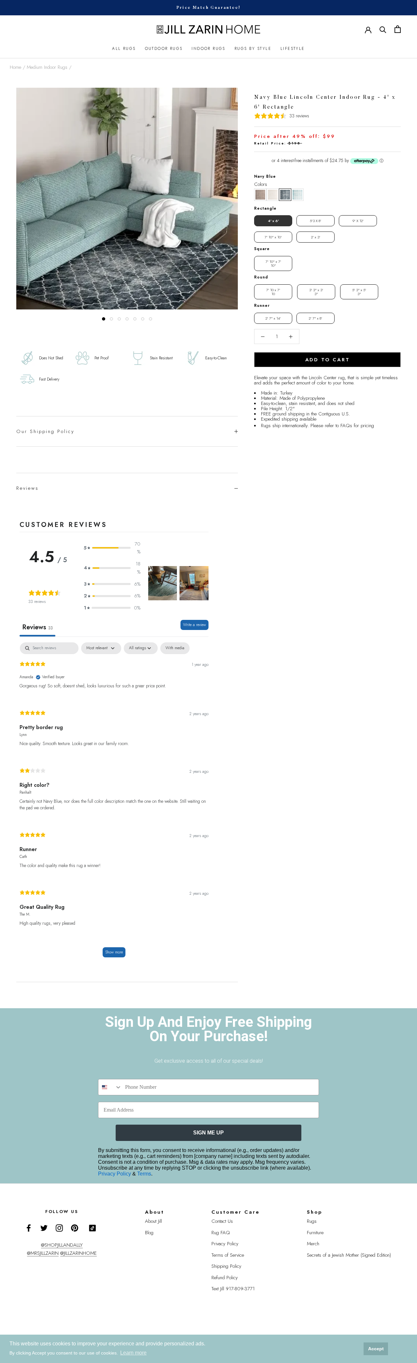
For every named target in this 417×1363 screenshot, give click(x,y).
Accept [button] (376, 1348)
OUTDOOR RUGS (164, 49)
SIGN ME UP (208, 1132)
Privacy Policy (115, 1173)
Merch (313, 1243)
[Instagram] (59, 1227)
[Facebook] (28, 1227)
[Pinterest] (74, 1227)
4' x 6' (273, 220)
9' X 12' (358, 220)
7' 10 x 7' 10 (273, 291)
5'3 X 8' (315, 220)
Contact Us (222, 1221)
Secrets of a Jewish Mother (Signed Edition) (349, 1255)
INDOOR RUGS (208, 49)
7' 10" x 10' (273, 237)
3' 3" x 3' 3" (316, 291)
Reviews (27, 488)
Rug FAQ (220, 1232)
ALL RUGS (124, 49)
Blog (149, 1232)
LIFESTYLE (292, 49)
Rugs (312, 1221)
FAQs (346, 425)
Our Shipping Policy (45, 431)
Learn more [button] (133, 1353)
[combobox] (110, 1087)
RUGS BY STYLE (253, 49)
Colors (260, 184)
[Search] (383, 29)
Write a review (194, 625)
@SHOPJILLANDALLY (62, 1245)
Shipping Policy (226, 1266)
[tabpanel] (114, 803)
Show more (114, 952)
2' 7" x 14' (273, 318)
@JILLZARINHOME (78, 1253)
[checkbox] (175, 648)
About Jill (153, 1221)
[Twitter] (44, 1227)
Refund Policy (224, 1277)
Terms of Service (227, 1255)
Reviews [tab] (37, 627)
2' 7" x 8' (315, 318)
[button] (260, 194)
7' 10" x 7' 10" (273, 263)
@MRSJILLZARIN (43, 1253)
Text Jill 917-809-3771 (233, 1288)
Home (15, 67)
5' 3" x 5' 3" (359, 291)
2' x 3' (315, 237)
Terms (144, 1173)
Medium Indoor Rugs (47, 67)
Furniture (315, 1232)
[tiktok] (92, 1228)
